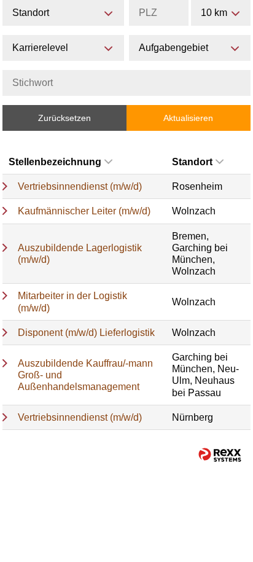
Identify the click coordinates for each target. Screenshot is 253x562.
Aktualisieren (188, 118)
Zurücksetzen (64, 118)
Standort (192, 162)
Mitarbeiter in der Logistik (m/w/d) (72, 302)
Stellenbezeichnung (55, 162)
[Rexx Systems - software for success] (219, 455)
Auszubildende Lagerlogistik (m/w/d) (80, 254)
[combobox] (221, 13)
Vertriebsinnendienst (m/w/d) (80, 186)
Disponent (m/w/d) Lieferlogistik (86, 332)
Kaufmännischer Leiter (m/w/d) (84, 211)
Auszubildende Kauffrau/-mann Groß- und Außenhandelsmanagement (85, 375)
